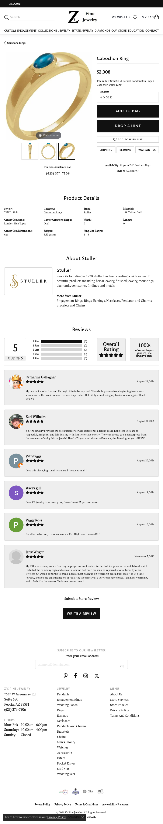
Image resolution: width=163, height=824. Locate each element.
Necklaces (113, 301)
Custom (10, 31)
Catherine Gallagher (41, 377)
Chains (80, 305)
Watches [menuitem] (62, 747)
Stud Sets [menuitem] (63, 769)
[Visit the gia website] (88, 791)
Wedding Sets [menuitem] (66, 774)
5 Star (36, 341)
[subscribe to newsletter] (122, 666)
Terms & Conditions (86, 804)
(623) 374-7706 (58, 173)
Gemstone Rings (16, 42)
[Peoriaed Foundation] (75, 791)
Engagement (27, 31)
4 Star (36, 345)
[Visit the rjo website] (100, 791)
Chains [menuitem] (61, 737)
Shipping (106, 149)
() (85, 341)
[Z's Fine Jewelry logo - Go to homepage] (81, 17)
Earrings (99, 301)
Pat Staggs (33, 456)
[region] (48, 96)
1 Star (36, 358)
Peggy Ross (34, 520)
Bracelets (63, 305)
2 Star (36, 354)
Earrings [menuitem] (62, 715)
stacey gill (33, 488)
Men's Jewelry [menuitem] (66, 742)
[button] (15, 3)
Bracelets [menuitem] (63, 731)
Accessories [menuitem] (64, 753)
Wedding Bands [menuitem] (67, 705)
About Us (116, 694)
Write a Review (81, 613)
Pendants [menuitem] (63, 694)
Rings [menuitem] (61, 710)
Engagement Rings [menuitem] (69, 700)
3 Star (36, 349)
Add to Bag (127, 110)
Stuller (87, 212)
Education (136, 31)
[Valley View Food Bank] (63, 791)
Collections (47, 31)
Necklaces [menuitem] (63, 721)
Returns (125, 149)
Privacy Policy (119, 710)
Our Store (118, 31)
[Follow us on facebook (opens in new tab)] (75, 675)
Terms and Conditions (124, 715)
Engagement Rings (70, 301)
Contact (152, 31)
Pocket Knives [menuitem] (66, 763)
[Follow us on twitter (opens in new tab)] (96, 675)
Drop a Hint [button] (128, 125)
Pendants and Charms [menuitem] (71, 726)
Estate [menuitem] (61, 758)
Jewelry (64, 31)
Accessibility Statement (115, 804)
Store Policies (119, 705)
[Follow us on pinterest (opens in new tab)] (66, 675)
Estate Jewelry (82, 31)
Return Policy (42, 804)
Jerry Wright (35, 552)
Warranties (147, 149)
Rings (88, 301)
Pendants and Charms (136, 301)
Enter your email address (81, 656)
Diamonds (102, 31)
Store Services (119, 700)
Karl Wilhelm (36, 416)
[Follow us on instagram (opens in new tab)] (85, 675)
